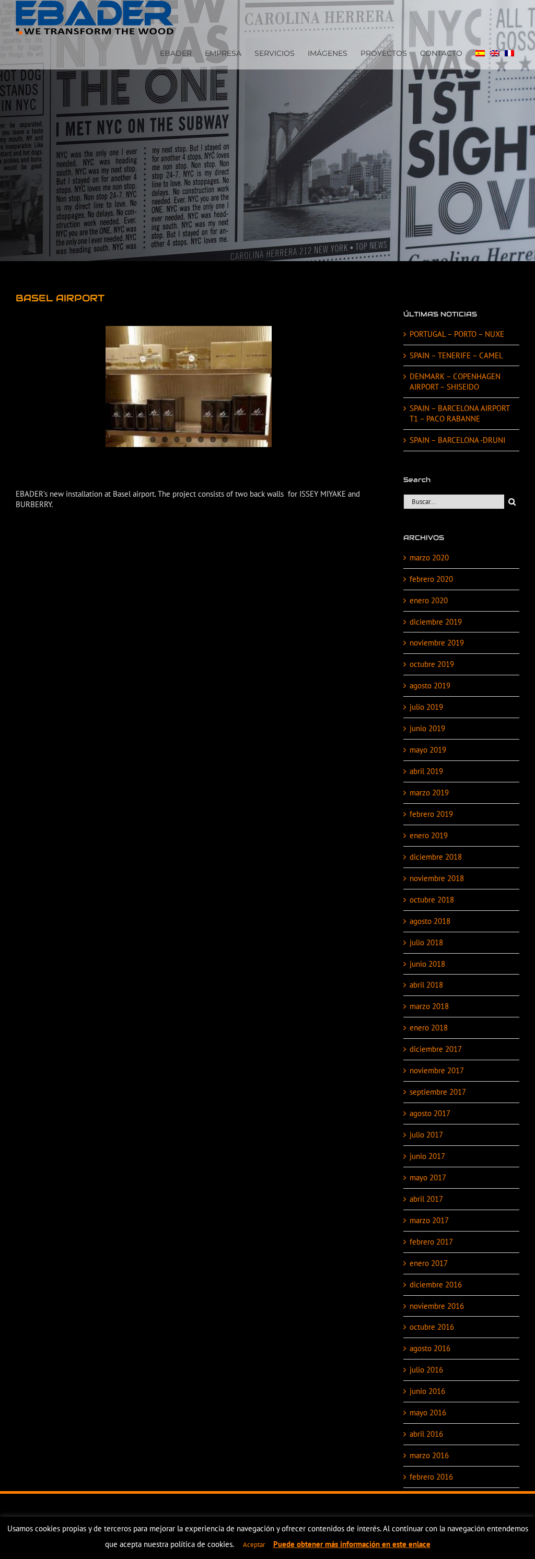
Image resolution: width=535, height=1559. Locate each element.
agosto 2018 (430, 921)
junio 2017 (427, 1156)
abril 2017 (426, 1199)
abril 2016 (426, 1434)
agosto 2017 (430, 1113)
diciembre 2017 (436, 1049)
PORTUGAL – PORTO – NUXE (457, 334)
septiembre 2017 (438, 1092)
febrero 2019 (431, 814)
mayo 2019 (428, 750)
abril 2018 (426, 985)
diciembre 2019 (436, 622)
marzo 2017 (429, 1220)
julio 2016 (426, 1370)
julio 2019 (426, 707)
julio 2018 (426, 942)
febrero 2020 (431, 579)
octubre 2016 (432, 1327)
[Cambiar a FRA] (509, 52)
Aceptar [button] (254, 1544)
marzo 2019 (429, 793)
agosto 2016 (430, 1348)
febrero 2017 (431, 1242)
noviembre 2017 (437, 1070)
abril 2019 (426, 771)
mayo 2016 (428, 1412)
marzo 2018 (429, 1006)
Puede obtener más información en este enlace (352, 1544)
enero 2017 (429, 1263)
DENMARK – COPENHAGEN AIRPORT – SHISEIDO (455, 381)
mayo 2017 (428, 1177)
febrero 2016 (431, 1477)
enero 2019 (429, 835)
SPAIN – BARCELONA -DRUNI (457, 440)
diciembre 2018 (436, 857)
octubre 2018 (432, 900)
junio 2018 (427, 964)
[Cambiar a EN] (494, 52)
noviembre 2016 (437, 1306)
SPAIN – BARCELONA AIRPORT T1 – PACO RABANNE (459, 413)
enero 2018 (429, 1028)
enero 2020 (429, 600)
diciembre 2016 (436, 1285)
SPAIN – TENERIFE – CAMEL (456, 355)
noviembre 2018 (437, 878)
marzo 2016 (429, 1455)
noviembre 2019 (437, 643)
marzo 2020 (429, 557)
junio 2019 (427, 728)
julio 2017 (426, 1135)
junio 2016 (427, 1391)
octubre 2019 (432, 664)
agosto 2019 (430, 685)
